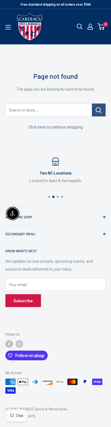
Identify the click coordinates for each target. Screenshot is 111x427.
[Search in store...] (99, 110)
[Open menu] (8, 27)
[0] (101, 26)
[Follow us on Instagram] (19, 344)
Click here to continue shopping (55, 126)
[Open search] (80, 27)
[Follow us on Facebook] (9, 344)
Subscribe (23, 300)
